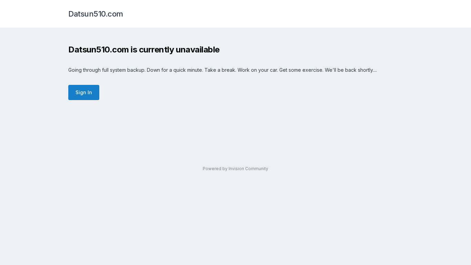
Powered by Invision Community (235, 168)
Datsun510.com (95, 13)
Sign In (84, 92)
